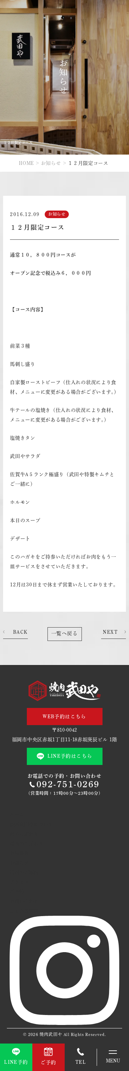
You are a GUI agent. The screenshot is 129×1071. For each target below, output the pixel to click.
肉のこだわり (24, 834)
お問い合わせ (24, 901)
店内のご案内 (24, 872)
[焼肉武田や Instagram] (64, 1023)
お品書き (19, 853)
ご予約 (17, 891)
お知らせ (51, 163)
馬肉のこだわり (26, 843)
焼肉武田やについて (31, 824)
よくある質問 (24, 911)
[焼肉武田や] (65, 690)
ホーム (17, 814)
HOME (26, 163)
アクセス (19, 882)
